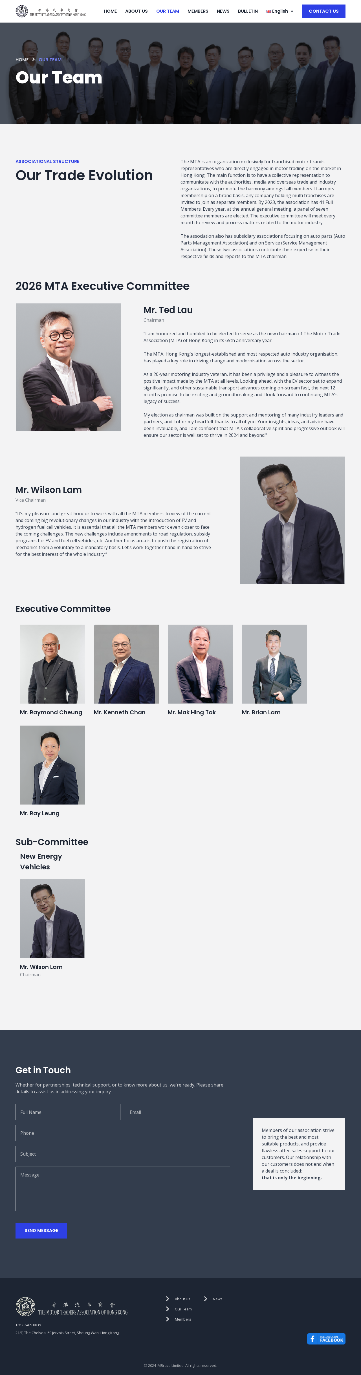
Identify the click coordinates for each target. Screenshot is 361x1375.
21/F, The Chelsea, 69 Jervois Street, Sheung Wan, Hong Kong (67, 1332)
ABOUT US (136, 11)
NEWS (223, 11)
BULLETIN (248, 11)
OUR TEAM (167, 11)
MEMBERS (198, 11)
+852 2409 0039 (28, 1324)
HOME (110, 11)
